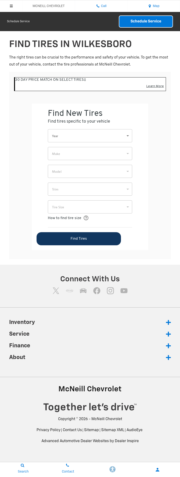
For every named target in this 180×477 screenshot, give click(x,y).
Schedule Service (18, 21)
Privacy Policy (48, 430)
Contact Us (72, 430)
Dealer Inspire (127, 441)
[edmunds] (83, 291)
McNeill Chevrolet (106, 419)
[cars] (69, 291)
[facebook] (97, 291)
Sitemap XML (112, 430)
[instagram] (110, 291)
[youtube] (124, 291)
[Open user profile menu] (157, 470)
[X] (56, 291)
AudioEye (134, 430)
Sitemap (91, 430)
